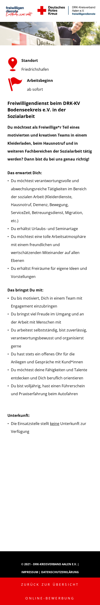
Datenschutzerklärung (60, 572)
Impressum (30, 572)
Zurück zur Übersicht (50, 584)
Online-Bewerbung (49, 598)
